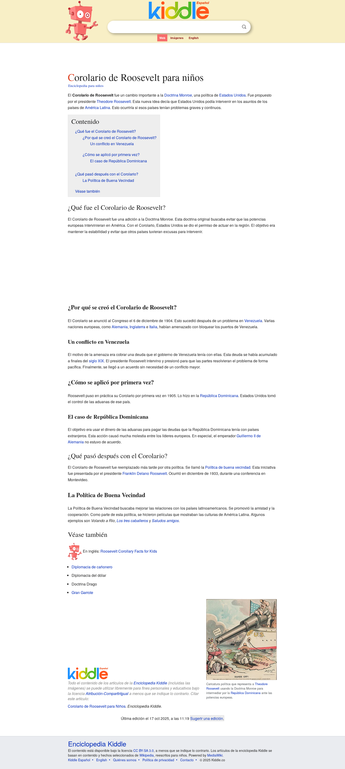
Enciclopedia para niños (86, 85)
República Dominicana (219, 395)
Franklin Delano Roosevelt (145, 473)
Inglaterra (137, 326)
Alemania (120, 326)
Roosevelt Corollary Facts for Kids (128, 551)
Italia (153, 326)
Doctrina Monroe (178, 95)
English (194, 38)
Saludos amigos (165, 520)
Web (162, 38)
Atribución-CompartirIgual (107, 693)
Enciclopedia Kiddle (150, 683)
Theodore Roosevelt (114, 101)
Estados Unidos (232, 95)
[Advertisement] (172, 56)
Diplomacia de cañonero (92, 567)
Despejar (234, 27)
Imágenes (177, 38)
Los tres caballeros (132, 520)
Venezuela (253, 320)
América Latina (97, 107)
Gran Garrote (82, 592)
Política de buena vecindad (227, 467)
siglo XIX (96, 360)
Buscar (244, 27)
